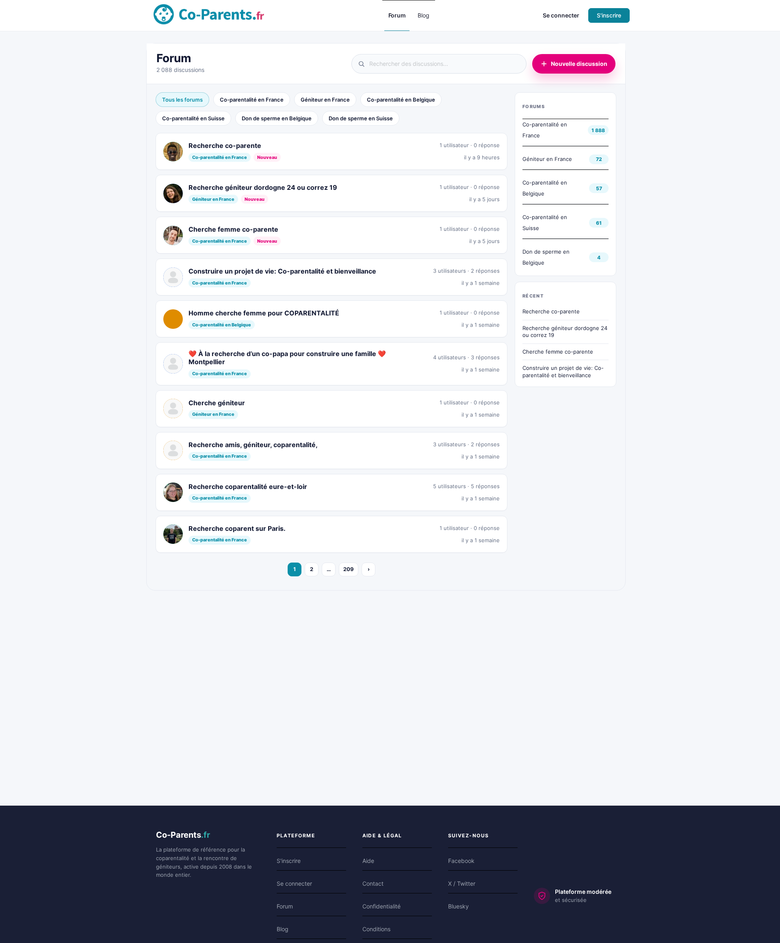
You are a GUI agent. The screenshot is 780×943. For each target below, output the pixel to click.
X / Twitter (461, 883)
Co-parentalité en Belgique (401, 99)
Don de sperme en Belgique (277, 118)
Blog (282, 929)
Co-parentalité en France (252, 99)
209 (348, 569)
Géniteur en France (325, 99)
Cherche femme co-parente (557, 351)
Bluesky (458, 906)
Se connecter (561, 15)
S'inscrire (609, 15)
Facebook (461, 860)
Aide (368, 860)
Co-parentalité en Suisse (193, 118)
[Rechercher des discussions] (438, 64)
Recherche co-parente (551, 311)
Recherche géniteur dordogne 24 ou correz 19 (564, 332)
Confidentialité (381, 906)
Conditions (376, 929)
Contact (373, 883)
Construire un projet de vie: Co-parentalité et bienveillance (563, 371)
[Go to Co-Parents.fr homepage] (208, 15)
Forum (285, 906)
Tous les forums (182, 99)
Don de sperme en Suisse (361, 118)
